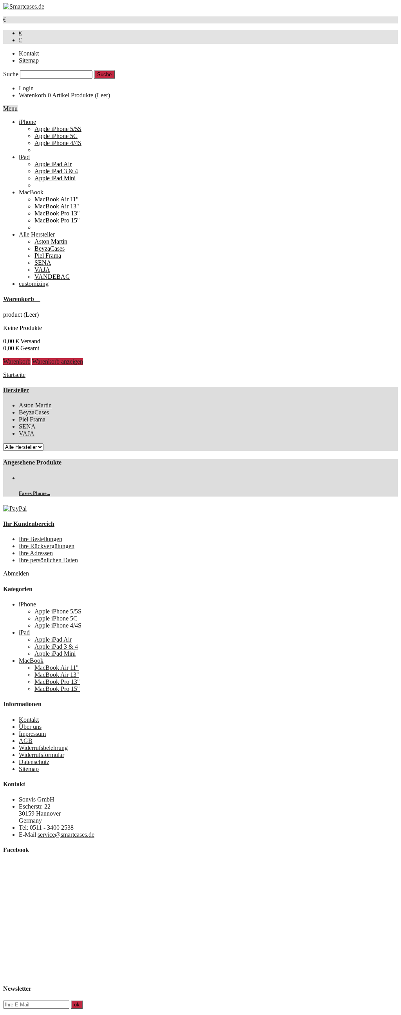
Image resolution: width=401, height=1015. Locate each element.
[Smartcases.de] (23, 6)
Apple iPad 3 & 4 (56, 171)
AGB (26, 740)
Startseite (14, 374)
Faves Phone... (34, 493)
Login (26, 88)
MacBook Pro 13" (57, 213)
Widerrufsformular (41, 754)
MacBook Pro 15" (57, 220)
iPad (24, 157)
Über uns (30, 726)
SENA (42, 262)
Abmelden (16, 573)
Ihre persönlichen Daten (48, 560)
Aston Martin (50, 241)
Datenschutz (34, 762)
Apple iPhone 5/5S (57, 129)
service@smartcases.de (66, 834)
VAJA (42, 269)
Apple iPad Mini (55, 178)
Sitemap (29, 60)
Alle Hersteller (37, 234)
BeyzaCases (49, 248)
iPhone (27, 121)
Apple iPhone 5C (56, 136)
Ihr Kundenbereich (28, 523)
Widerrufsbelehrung (43, 747)
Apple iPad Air (53, 164)
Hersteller (16, 390)
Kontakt (29, 53)
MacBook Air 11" (56, 199)
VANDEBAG (52, 276)
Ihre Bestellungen (40, 539)
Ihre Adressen (36, 553)
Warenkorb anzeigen (57, 361)
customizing (34, 283)
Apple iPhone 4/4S (57, 143)
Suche (10, 74)
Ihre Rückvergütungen (46, 546)
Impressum (32, 733)
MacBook (31, 192)
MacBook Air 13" (56, 206)
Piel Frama (47, 255)
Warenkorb (64, 95)
